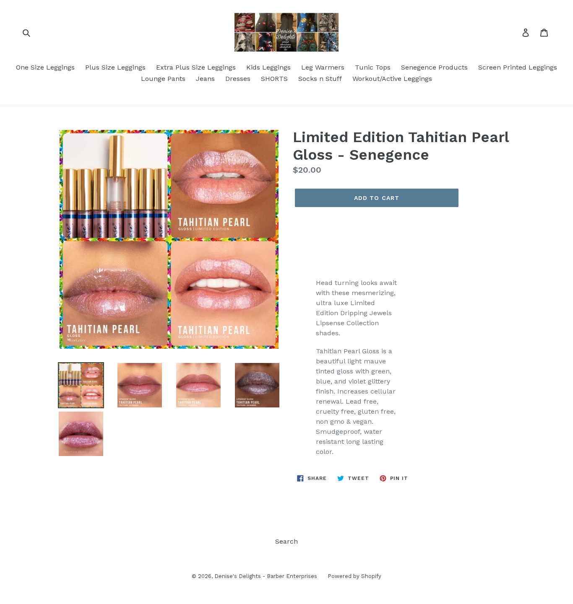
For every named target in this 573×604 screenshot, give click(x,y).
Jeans (205, 79)
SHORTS (274, 79)
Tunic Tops (373, 67)
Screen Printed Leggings (517, 67)
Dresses (237, 79)
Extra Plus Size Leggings (196, 67)
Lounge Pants (163, 79)
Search (286, 541)
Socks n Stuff (320, 79)
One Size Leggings (45, 67)
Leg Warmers (322, 67)
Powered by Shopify (354, 576)
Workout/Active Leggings (392, 79)
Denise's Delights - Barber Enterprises (265, 576)
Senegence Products (434, 67)
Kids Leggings (268, 67)
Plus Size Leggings (115, 67)
